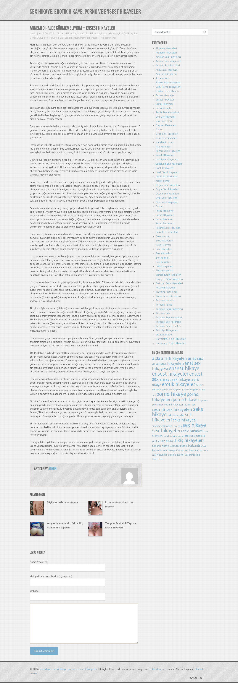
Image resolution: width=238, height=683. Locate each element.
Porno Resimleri (164, 223)
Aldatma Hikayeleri (66, 33)
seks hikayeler (175, 415)
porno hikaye (171, 393)
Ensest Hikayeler (109, 33)
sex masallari (177, 435)
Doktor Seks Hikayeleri (168, 91)
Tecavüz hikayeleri (166, 287)
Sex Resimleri (163, 262)
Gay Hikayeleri (164, 121)
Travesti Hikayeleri (166, 291)
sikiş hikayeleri (189, 440)
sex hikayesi (193, 431)
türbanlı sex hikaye (164, 450)
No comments (108, 37)
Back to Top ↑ (197, 677)
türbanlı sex (197, 445)
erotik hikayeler (178, 384)
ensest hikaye (184, 368)
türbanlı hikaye (160, 445)
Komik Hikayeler (165, 155)
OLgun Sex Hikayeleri (48, 37)
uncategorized (164, 334)
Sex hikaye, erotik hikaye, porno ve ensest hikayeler (85, 12)
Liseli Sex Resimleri (167, 176)
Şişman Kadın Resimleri (168, 274)
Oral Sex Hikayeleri (69, 37)
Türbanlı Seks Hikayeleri (169, 309)
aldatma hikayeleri (169, 358)
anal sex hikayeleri (168, 363)
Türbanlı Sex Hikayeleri (169, 317)
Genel (33, 37)
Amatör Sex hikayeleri (168, 61)
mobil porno (163, 180)
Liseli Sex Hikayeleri (167, 172)
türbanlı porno (178, 445)
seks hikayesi (185, 420)
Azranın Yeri (162, 78)
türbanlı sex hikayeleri (187, 450)
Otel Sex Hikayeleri (167, 202)
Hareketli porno (164, 142)
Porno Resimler (164, 219)
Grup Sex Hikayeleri (167, 133)
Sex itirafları (162, 257)
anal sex (195, 358)
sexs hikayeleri (192, 435)
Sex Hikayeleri (164, 249)
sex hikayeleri (167, 430)
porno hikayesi (187, 399)
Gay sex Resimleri (166, 125)
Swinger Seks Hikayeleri (169, 279)
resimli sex (189, 404)
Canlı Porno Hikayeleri (168, 86)
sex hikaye (194, 424)
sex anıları (177, 426)
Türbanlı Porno (164, 304)
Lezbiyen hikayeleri (166, 159)
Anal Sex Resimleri (166, 74)
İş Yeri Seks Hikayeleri (168, 151)
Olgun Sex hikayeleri (167, 189)
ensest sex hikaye (175, 379)
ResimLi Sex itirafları (167, 232)
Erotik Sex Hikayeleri (167, 112)
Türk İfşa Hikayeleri (166, 330)
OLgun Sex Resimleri (167, 193)
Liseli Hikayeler (164, 168)
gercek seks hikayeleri (172, 389)
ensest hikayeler (170, 373)
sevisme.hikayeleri (162, 426)
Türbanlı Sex (163, 313)
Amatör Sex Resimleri (168, 65)
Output (159, 206)
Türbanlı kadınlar (165, 300)
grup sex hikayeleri (190, 389)
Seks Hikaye (162, 236)
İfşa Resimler (163, 146)
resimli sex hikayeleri (172, 409)
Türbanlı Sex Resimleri (168, 321)
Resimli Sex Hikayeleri (168, 227)
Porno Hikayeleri (88, 37)
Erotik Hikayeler (164, 104)
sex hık (165, 435)
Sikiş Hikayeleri (164, 266)
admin (33, 33)
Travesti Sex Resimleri (168, 296)
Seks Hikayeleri (164, 240)
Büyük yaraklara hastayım (62, 502)
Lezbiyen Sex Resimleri (169, 163)
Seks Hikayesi (163, 244)
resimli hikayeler (173, 404)
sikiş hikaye (167, 441)
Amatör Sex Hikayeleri (88, 33)
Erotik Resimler (164, 108)
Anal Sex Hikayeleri (167, 69)
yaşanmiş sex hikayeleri (170, 454)
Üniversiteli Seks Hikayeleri (171, 338)
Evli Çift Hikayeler (128, 33)
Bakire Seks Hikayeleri (168, 82)
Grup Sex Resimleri (166, 138)
